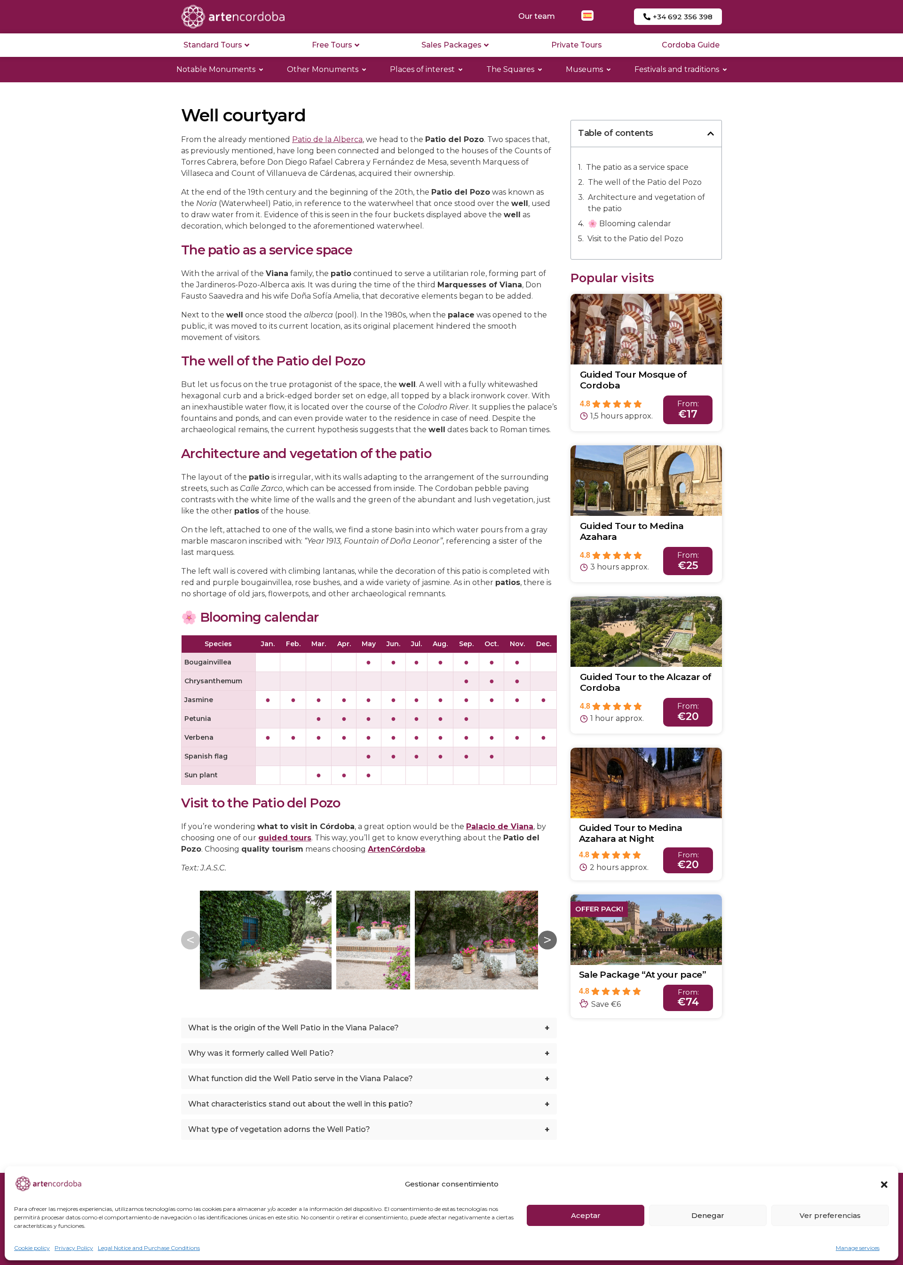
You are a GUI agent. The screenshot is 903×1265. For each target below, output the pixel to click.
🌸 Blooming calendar (629, 223)
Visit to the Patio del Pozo (635, 238)
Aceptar (586, 1215)
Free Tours (332, 44)
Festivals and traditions (676, 69)
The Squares (510, 69)
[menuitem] (587, 15)
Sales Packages (451, 44)
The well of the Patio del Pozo (645, 182)
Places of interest (422, 69)
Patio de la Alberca (327, 139)
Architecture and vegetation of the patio (646, 203)
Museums (584, 69)
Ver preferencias (830, 1215)
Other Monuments (322, 69)
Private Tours (576, 44)
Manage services (857, 1247)
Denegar (707, 1215)
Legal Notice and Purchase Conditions (149, 1247)
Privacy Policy (74, 1247)
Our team (536, 16)
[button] (884, 1184)
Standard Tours (212, 44)
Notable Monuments (215, 69)
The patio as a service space (637, 167)
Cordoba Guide (691, 44)
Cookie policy (32, 1247)
